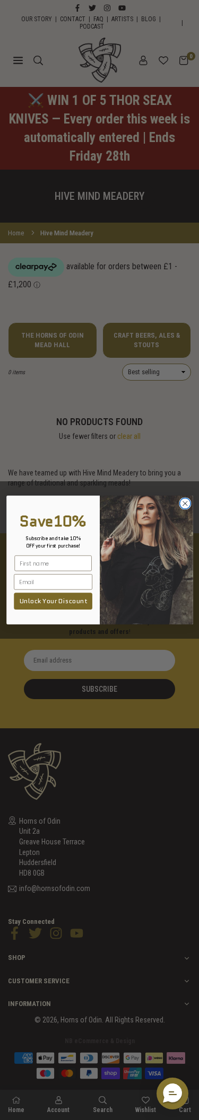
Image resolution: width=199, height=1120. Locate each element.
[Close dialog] (185, 503)
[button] (172, 1093)
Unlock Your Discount (52, 601)
